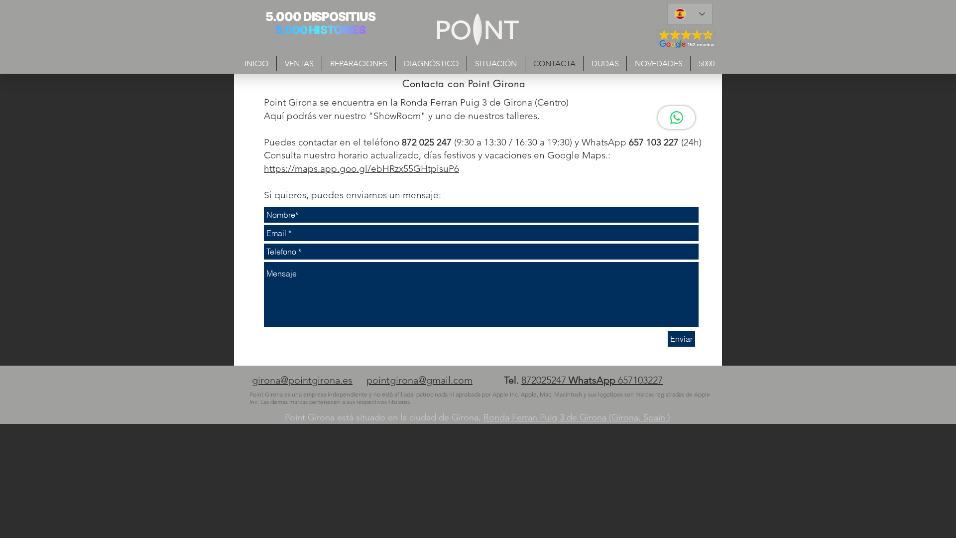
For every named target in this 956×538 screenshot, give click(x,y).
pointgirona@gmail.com (419, 380)
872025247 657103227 (592, 380)
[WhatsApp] (676, 117)
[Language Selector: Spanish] (690, 14)
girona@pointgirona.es (302, 380)
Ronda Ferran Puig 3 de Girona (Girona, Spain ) (576, 417)
